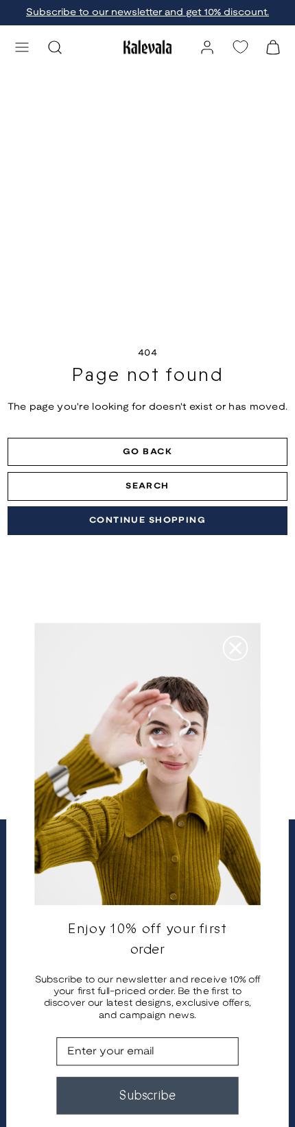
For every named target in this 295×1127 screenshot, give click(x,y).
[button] (21, 47)
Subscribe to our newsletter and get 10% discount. (147, 12)
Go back (147, 452)
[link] (207, 47)
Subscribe (147, 1095)
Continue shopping (147, 520)
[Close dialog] (235, 648)
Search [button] (147, 486)
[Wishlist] (240, 47)
